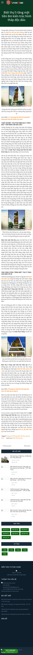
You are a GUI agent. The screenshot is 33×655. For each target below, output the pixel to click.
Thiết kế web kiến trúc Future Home (10, 591)
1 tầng (4, 550)
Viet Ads (13, 474)
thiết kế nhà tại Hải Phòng (15, 32)
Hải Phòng (14, 436)
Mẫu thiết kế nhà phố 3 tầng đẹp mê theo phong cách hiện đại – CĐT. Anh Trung (20, 468)
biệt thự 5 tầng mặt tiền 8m (14, 73)
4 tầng (24, 550)
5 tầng (8, 436)
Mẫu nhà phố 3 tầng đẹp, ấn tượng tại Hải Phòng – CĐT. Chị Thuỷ (20, 479)
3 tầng (18, 550)
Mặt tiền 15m (6, 537)
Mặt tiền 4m (15, 529)
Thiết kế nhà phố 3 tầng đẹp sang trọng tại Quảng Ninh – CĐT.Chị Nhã (20, 489)
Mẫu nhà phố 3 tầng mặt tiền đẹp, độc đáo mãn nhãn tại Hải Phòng (21, 510)
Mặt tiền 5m (24, 529)
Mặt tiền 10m (25, 533)
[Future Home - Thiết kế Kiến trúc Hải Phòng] (14, 2)
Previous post (7, 446)
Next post (27, 446)
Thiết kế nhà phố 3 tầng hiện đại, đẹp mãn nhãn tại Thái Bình (20, 500)
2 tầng (11, 550)
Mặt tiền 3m (6, 529)
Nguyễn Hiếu (14, 462)
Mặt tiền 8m (21, 436)
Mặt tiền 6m (6, 533)
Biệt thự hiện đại (18, 438)
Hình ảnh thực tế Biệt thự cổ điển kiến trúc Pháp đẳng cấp (20, 456)
